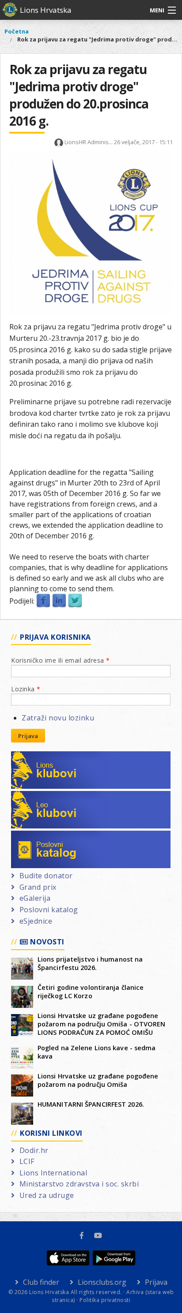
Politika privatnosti (105, 1300)
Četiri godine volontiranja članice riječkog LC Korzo (91, 991)
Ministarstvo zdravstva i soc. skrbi (79, 1184)
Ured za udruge (46, 1195)
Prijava (28, 736)
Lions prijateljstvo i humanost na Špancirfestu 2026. (90, 963)
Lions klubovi (43, 756)
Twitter (75, 601)
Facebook (43, 601)
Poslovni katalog (48, 836)
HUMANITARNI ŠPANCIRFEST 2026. (91, 1104)
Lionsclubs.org (102, 1282)
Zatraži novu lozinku (58, 718)
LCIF (26, 1161)
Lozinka (26, 689)
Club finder (41, 1282)
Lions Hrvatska (46, 10)
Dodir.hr (34, 1150)
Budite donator (46, 875)
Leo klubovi (40, 796)
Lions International (53, 1173)
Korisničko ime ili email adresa (60, 660)
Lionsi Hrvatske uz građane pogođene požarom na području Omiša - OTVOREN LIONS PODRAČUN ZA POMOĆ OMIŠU (102, 1024)
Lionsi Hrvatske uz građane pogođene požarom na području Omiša (98, 1080)
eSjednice (35, 921)
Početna (16, 31)
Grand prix (38, 887)
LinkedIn (59, 601)
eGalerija (34, 898)
